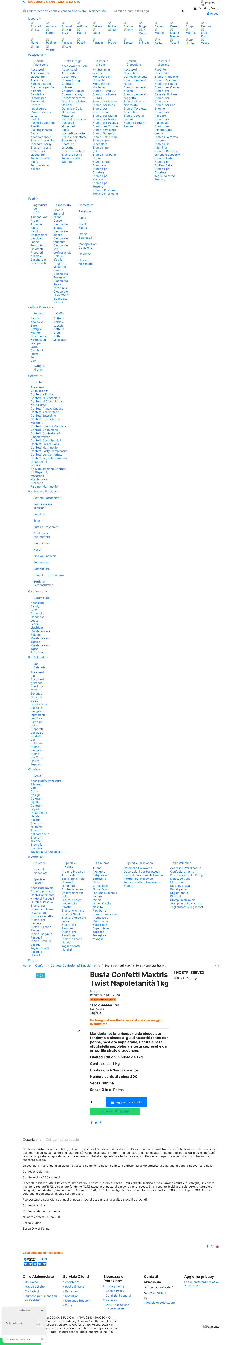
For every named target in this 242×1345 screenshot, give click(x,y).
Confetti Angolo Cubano (47, 408)
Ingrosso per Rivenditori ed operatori (41, 1297)
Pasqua (35, 820)
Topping (36, 764)
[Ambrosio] (51, 24)
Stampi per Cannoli (167, 87)
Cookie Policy (115, 1291)
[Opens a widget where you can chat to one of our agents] (24, 1325)
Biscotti (58, 210)
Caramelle (37, 613)
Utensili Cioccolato (133, 62)
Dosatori (36, 105)
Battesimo (99, 878)
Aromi (35, 220)
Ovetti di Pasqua (42, 902)
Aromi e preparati (42, 891)
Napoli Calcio (102, 903)
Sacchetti (39, 514)
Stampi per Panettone (69, 933)
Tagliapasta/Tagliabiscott (47, 851)
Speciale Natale (70, 864)
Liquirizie (37, 627)
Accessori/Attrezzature (46, 781)
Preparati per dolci (37, 254)
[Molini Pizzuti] (206, 32)
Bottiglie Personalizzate (43, 583)
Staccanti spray (41, 144)
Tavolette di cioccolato (61, 296)
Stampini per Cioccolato (101, 142)
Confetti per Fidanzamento (49, 458)
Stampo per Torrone (100, 184)
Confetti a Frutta (42, 394)
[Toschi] (175, 41)
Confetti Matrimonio (44, 447)
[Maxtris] (191, 31)
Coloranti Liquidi (73, 91)
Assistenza (72, 1282)
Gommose (37, 617)
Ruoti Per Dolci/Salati (162, 71)
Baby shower (101, 875)
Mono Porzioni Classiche (102, 78)
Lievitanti (37, 249)
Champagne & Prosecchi (39, 337)
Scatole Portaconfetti (47, 498)
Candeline (37, 94)
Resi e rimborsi (75, 1286)
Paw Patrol (100, 910)
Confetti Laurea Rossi (45, 444)
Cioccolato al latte (60, 225)
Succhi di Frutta (37, 352)
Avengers (99, 871)
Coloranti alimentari (68, 883)
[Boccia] (129, 24)
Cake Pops (69, 76)
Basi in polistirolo (73, 878)
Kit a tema (102, 863)
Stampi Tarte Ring (105, 137)
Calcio (97, 882)
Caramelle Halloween (138, 868)
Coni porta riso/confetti (41, 535)
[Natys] (36, 41)
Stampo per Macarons (100, 177)
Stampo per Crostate (100, 170)
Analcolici (37, 322)
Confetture (86, 205)
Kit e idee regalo (181, 885)
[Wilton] (51, 48)
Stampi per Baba (166, 83)
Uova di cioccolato (86, 262)
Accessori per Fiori (74, 66)
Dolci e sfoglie (58, 257)
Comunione (100, 885)
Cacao (57, 220)
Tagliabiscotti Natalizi (71, 947)
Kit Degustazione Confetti (48, 468)
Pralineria (37, 483)
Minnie (97, 900)
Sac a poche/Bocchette (73, 131)
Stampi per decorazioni (100, 110)
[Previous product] (216, 965)
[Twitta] (96, 1122)
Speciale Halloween (139, 863)
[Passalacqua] (67, 41)
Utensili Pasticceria (40, 62)
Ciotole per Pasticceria (38, 99)
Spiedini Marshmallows (40, 636)
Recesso (111, 1300)
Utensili (36, 955)
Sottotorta (69, 140)
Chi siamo (31, 1282)
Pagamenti (72, 1291)
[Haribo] (82, 31)
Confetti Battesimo (43, 415)
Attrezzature (70, 73)
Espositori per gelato (37, 709)
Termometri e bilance (40, 167)
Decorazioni (39, 461)
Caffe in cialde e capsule (58, 322)
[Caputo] (160, 24)
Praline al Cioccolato (60, 279)
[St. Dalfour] (160, 41)
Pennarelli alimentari (68, 124)
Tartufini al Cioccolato (60, 289)
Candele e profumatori (48, 575)
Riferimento (97, 995)
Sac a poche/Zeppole (41, 135)
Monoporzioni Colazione (86, 245)
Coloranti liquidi (37, 800)
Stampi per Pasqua (105, 122)
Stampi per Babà (104, 105)
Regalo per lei (179, 893)
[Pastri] (82, 41)
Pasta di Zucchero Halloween (143, 875)
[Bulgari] (144, 24)
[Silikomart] (144, 41)
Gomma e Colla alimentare (72, 110)
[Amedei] (67, 24)
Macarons (59, 266)
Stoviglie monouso (37, 846)
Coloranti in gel (72, 80)
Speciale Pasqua (39, 881)
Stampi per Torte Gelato (37, 757)
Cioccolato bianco (60, 232)
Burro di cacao (58, 215)
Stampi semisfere (104, 130)
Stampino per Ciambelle (102, 163)
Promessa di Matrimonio (101, 919)
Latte (34, 347)
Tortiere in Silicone (105, 193)
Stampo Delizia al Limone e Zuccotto (167, 152)
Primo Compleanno (105, 914)
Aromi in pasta (36, 225)
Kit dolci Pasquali (42, 898)
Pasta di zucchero (74, 119)
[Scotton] (129, 41)
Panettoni (85, 211)
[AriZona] (82, 24)
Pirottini (36, 126)
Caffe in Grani (58, 330)
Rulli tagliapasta (41, 130)
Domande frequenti (78, 1300)
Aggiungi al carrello (129, 1102)
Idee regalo (69, 903)
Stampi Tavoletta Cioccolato (135, 110)
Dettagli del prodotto (62, 1140)
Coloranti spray (72, 94)
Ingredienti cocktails (38, 716)
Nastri (37, 549)
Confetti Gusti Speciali (46, 440)
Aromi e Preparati (73, 871)
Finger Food (101, 889)
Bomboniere (41, 568)
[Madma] (160, 31)
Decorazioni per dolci (39, 236)
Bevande (39, 313)
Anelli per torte (37, 688)
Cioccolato (63, 205)
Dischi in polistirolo (74, 101)
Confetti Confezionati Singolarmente (45, 435)
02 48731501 (157, 1293)
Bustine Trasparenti (46, 527)
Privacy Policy (115, 1286)
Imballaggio (38, 108)
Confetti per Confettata (46, 454)
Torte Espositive (37, 650)
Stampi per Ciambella (162, 99)
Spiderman (100, 924)
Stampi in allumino (43, 140)
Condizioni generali (118, 1295)
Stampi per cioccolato (38, 152)
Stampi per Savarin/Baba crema (163, 129)
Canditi (35, 231)
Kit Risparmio (40, 472)
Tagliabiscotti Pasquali (40, 949)
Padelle (35, 119)
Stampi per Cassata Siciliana (166, 92)
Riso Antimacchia (45, 556)
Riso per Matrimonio (44, 486)
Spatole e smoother (68, 145)
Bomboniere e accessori (42, 505)
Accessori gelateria (37, 681)
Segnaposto (41, 562)
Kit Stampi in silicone (101, 71)
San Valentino (182, 863)
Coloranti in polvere (69, 85)
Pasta (82, 217)
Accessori (37, 69)
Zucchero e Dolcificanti (38, 261)
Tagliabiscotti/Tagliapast (186, 907)
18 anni (97, 868)
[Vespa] (206, 41)
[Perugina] (98, 41)
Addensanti (69, 69)
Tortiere (160, 179)
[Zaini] (66, 47)
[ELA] (35, 30)
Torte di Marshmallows (40, 643)
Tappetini (68, 161)
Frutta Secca (39, 245)
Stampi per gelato (37, 748)
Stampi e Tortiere (73, 151)
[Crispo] (191, 24)
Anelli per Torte (41, 80)
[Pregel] (113, 41)
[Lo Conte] (144, 31)
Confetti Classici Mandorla (48, 426)
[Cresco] (175, 24)
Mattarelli (68, 115)
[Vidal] (35, 47)
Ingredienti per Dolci (40, 208)
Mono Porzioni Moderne (102, 85)
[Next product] (218, 965)
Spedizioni (72, 1296)
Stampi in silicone (101, 62)
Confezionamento (136, 76)
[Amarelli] (36, 24)
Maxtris (95, 991)
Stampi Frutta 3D (104, 91)
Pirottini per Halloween (139, 878)
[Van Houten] (191, 41)
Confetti (38, 382)
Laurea (97, 896)
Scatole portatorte (74, 137)
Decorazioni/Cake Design (187, 875)
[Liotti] (128, 30)
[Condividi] (91, 1122)
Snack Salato (83, 225)
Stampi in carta (41, 147)
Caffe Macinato (59, 337)
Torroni (58, 302)
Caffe (60, 313)
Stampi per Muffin (105, 115)
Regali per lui (179, 889)
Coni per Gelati (36, 698)
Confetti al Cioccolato (45, 398)
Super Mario (101, 928)
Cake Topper (39, 390)
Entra (68, 1305)
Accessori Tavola (42, 888)
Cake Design (72, 61)
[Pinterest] (101, 1122)
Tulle (36, 520)
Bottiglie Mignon (36, 330)
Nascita (98, 907)
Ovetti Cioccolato (60, 271)
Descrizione (32, 1140)
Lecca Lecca (35, 622)
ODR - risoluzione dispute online (117, 1306)
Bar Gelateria (39, 665)
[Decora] (206, 24)
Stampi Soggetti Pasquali (41, 935)
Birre (34, 325)
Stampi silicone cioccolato (134, 103)
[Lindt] (113, 30)
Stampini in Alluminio (162, 145)
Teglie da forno (165, 176)
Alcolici (35, 318)
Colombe (85, 254)
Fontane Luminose (105, 893)
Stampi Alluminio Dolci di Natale (73, 912)
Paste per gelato (37, 723)
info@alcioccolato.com (159, 1302)
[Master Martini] (175, 32)
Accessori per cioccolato (40, 74)
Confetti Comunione (44, 429)
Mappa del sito (35, 1286)
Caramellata (39, 598)
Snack (57, 284)
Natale (35, 816)
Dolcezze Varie (180, 878)
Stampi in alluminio (163, 62)
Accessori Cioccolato (131, 71)
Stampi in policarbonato (40, 832)
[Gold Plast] (67, 31)
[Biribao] (113, 24)
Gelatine (67, 105)
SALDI (37, 776)
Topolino (98, 932)
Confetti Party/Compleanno (49, 451)
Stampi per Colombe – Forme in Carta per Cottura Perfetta (42, 911)
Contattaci (32, 1291)
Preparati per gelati (37, 730)
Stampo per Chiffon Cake (163, 163)
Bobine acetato (41, 83)
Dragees (58, 263)
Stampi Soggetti (103, 133)
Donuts (35, 465)
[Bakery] (98, 24)
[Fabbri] (51, 31)
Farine (35, 242)
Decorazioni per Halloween (142, 871)
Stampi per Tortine (105, 126)
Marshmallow (39, 479)
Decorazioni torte (73, 98)
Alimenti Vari (39, 217)
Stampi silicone (72, 154)
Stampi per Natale (105, 119)
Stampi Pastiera (165, 80)
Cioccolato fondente (60, 240)
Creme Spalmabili (85, 235)
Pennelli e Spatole (43, 122)
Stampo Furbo (164, 158)
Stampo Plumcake (105, 190)
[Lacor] (98, 31)
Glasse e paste (71, 900)
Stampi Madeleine (105, 101)
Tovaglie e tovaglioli (99, 937)
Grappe (36, 343)
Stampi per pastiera (38, 921)
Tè (32, 357)
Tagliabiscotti (71, 158)
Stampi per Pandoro (162, 113)
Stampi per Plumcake (162, 120)
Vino (34, 361)
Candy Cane (35, 608)
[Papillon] (51, 41)
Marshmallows (40, 631)
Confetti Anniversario (45, 412)
